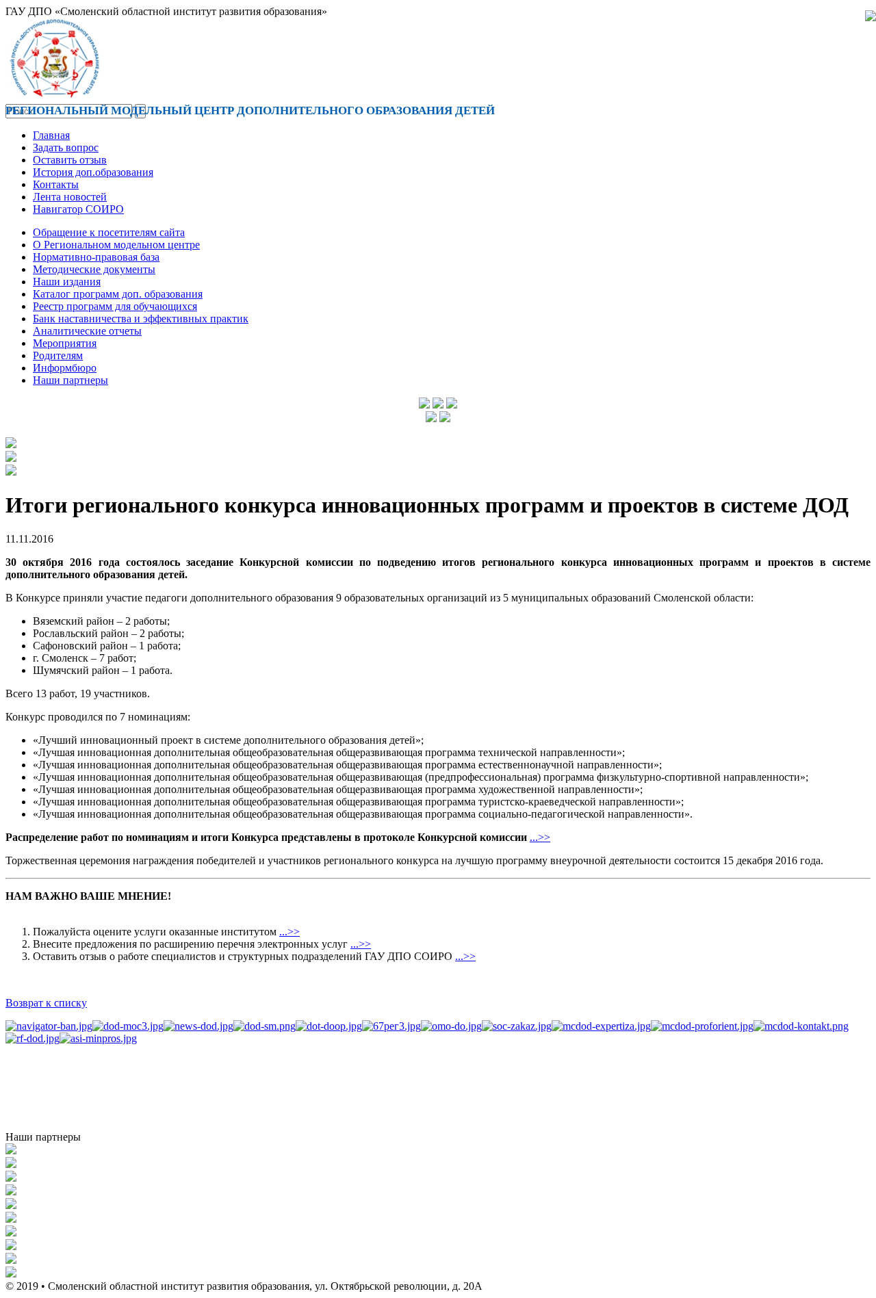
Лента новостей (70, 197)
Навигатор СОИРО (78, 209)
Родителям (58, 355)
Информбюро (64, 368)
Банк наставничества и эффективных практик (140, 318)
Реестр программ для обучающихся (115, 306)
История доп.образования (93, 172)
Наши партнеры (70, 380)
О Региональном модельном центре (116, 244)
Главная (51, 135)
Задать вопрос (66, 147)
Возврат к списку (46, 1003)
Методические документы (94, 269)
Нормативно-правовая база (96, 257)
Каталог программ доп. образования (118, 294)
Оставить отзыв (70, 160)
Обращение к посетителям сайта (109, 232)
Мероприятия (64, 343)
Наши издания (67, 281)
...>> (540, 837)
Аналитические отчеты (87, 331)
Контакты (56, 184)
